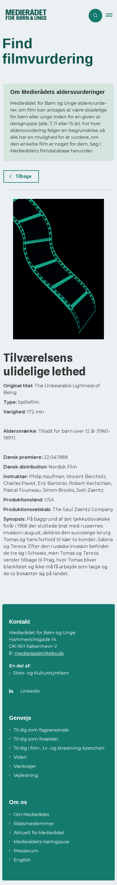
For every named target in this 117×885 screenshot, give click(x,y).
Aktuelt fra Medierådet (39, 832)
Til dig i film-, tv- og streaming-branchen (59, 748)
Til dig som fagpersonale (41, 730)
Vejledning (26, 775)
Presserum (26, 851)
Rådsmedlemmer (34, 823)
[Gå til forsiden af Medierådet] (42, 16)
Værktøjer (25, 766)
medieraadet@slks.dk (39, 653)
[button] (111, 15)
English (22, 860)
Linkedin (30, 691)
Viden (20, 757)
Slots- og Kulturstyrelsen (41, 673)
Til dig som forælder (36, 739)
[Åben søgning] (95, 15)
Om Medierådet (31, 814)
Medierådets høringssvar (42, 841)
